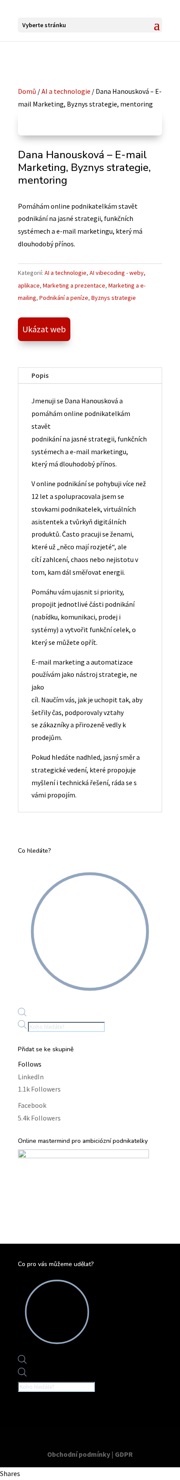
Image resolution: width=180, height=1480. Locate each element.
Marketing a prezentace (74, 285)
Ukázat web (44, 329)
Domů (27, 91)
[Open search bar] (22, 1013)
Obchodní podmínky (78, 1454)
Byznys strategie (113, 298)
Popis (39, 375)
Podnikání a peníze (63, 298)
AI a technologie (66, 91)
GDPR (124, 1454)
